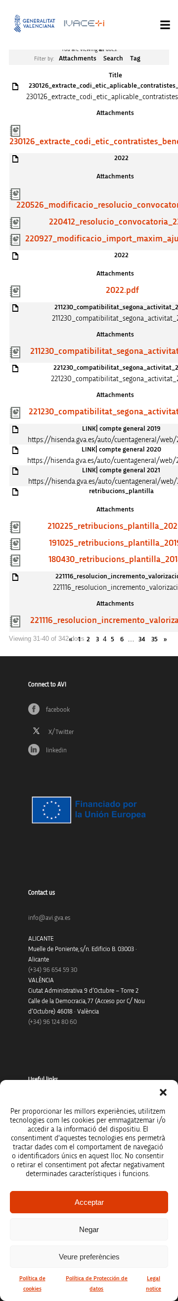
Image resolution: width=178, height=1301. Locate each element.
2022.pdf (122, 290)
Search (113, 58)
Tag (135, 58)
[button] (163, 1092)
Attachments (77, 58)
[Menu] (165, 25)
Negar (89, 1229)
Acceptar (89, 1202)
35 (154, 639)
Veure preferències (89, 1256)
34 (141, 639)
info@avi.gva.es (49, 918)
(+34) (52, 970)
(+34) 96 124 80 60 (52, 1022)
